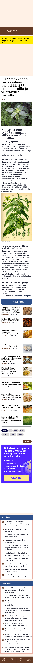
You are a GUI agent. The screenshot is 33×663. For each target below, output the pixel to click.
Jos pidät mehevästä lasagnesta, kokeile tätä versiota (10, 407)
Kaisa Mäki (4, 363)
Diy (10, 430)
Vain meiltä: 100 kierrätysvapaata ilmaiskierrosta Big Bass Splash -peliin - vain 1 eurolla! (15, 40)
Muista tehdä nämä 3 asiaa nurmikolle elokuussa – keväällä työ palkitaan (11, 419)
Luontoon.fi (17, 296)
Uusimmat (7, 517)
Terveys (20, 434)
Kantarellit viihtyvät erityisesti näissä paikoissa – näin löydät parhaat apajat (18, 596)
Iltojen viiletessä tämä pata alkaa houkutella (10, 320)
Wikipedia (28, 296)
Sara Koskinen (5, 314)
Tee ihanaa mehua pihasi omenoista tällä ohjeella (11, 383)
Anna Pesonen (5, 322)
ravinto (13, 434)
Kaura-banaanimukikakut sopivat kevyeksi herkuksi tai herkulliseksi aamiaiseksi (11, 358)
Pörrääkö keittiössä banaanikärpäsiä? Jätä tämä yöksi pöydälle (18, 630)
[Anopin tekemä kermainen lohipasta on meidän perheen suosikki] (27, 397)
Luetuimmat (8, 583)
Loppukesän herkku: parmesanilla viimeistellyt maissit (9, 332)
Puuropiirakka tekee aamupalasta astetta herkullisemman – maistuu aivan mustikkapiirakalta (16, 618)
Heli (2, 99)
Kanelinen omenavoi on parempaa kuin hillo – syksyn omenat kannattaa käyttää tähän (18, 603)
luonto (22, 430)
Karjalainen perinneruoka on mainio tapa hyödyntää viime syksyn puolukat (18, 635)
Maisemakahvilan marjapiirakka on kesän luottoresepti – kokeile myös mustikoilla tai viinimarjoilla (17, 649)
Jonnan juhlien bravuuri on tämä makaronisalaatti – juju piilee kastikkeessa (16, 590)
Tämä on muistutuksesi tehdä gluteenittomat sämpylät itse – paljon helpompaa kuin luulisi (10, 310)
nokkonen (5, 434)
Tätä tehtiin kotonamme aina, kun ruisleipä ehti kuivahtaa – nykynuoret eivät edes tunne (18, 610)
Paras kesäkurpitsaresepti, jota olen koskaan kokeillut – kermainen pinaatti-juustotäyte (17, 642)
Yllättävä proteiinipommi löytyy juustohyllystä (11, 345)
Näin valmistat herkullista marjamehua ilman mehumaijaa (16, 624)
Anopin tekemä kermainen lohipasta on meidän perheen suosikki (11, 395)
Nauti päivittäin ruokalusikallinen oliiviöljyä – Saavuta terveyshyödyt (9, 370)
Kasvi (15, 430)
